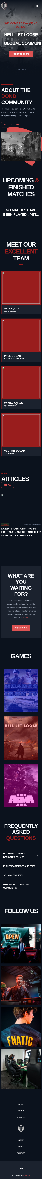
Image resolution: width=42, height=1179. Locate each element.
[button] (37, 6)
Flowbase (26, 1176)
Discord (25, 618)
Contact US (21, 628)
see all (7, 485)
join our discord (21, 54)
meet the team (11, 125)
